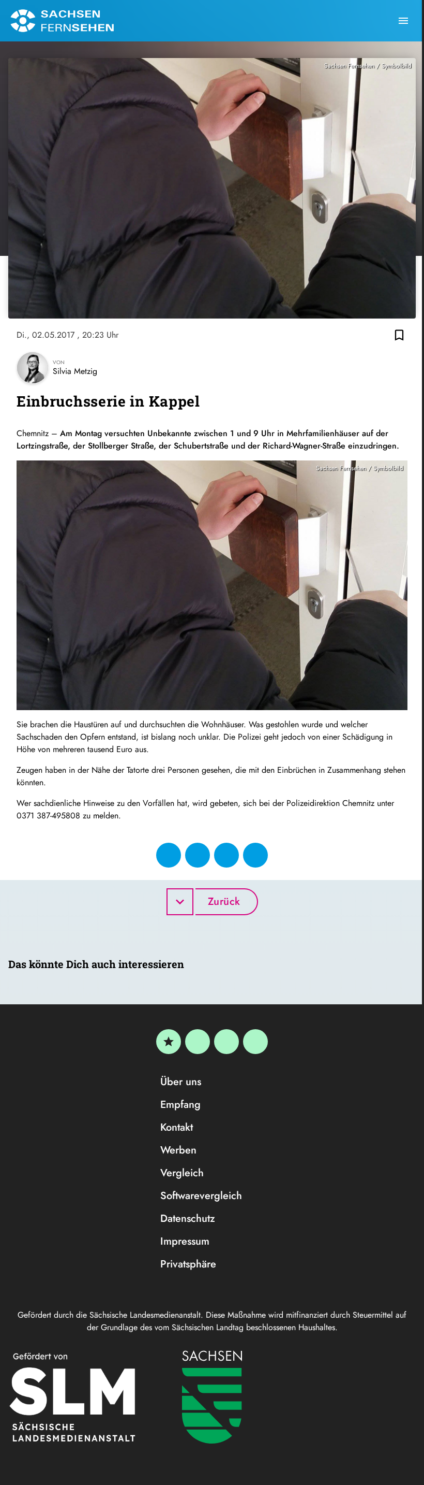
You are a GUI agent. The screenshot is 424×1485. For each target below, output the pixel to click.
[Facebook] (197, 1041)
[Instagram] (226, 1041)
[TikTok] (255, 1041)
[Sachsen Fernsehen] (62, 20)
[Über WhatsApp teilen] (226, 855)
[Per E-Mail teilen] (255, 855)
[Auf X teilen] (197, 855)
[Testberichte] (168, 1041)
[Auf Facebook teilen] (168, 855)
